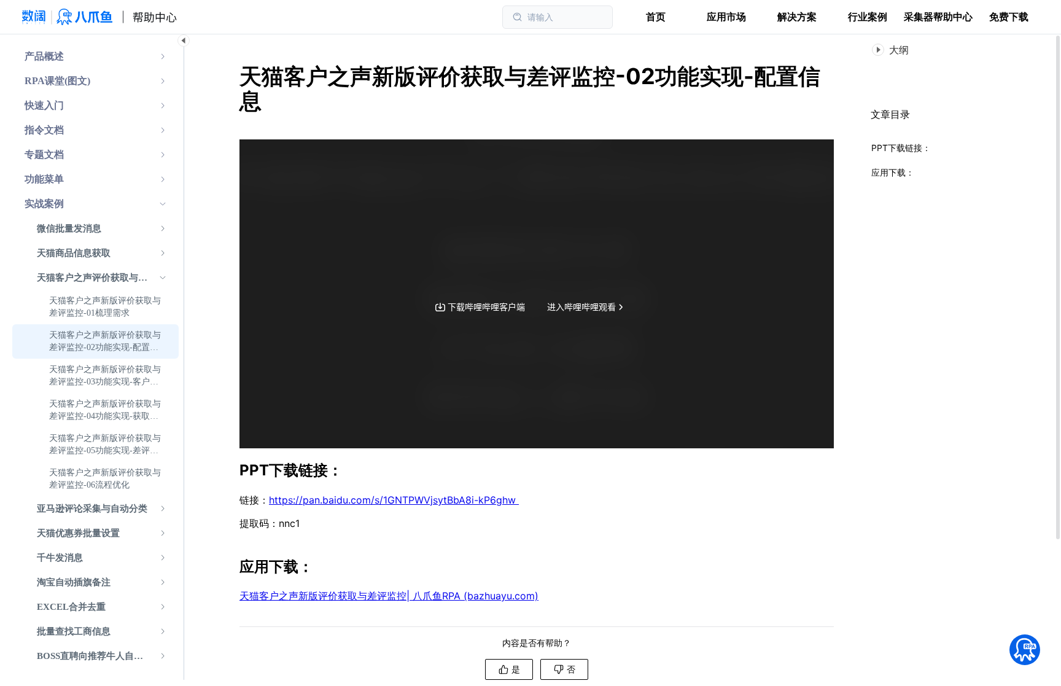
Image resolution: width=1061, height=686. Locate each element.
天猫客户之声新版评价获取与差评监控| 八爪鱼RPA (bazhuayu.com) (388, 596)
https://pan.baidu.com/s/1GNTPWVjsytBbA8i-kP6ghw (394, 500)
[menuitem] (95, 56)
